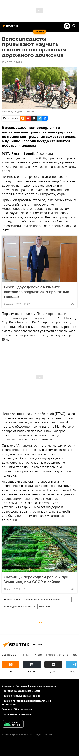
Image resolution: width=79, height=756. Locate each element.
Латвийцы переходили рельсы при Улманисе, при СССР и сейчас (36, 579)
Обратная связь (22, 709)
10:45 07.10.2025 (12, 62)
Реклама (7, 709)
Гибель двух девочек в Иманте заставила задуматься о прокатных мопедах (36, 292)
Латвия (38, 654)
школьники (45, 606)
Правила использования (42, 686)
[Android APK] (13, 724)
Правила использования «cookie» (22, 695)
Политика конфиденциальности (21, 690)
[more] (73, 303)
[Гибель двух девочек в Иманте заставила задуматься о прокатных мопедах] (39, 259)
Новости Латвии (11, 599)
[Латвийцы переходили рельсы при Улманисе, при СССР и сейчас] (39, 549)
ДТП (68, 599)
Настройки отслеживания (17, 714)
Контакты (21, 686)
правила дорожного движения (19, 606)
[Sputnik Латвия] (11, 27)
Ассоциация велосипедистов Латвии (42, 599)
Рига (26, 654)
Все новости (10, 654)
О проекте (8, 686)
